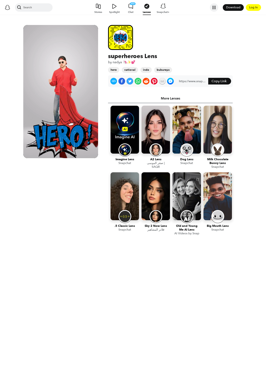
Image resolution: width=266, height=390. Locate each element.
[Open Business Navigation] (214, 7)
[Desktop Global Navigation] (7, 7)
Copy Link (219, 81)
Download (233, 7)
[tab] (170, 98)
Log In (253, 7)
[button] (113, 81)
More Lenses (170, 98)
